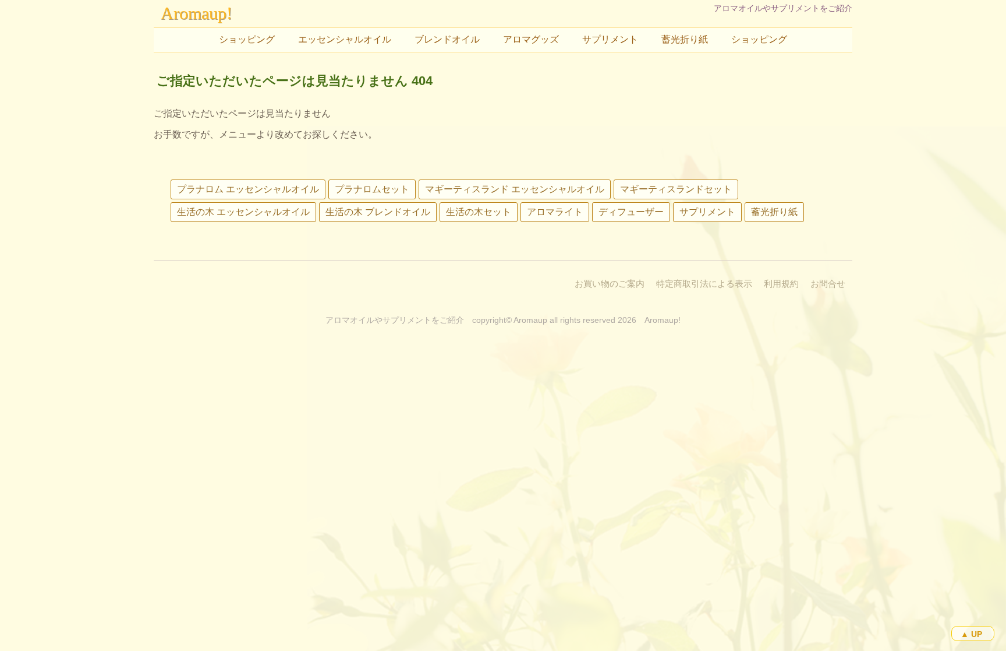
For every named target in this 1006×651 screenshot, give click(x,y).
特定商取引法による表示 (704, 283)
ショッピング (247, 39)
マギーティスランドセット (676, 189)
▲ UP (971, 634)
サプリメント (610, 39)
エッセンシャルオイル (344, 39)
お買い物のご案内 (609, 283)
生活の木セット (478, 212)
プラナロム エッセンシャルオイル (248, 189)
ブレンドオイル (447, 39)
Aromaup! (196, 13)
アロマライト (555, 212)
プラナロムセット (372, 189)
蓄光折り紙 (684, 39)
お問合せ (827, 283)
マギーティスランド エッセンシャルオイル (514, 189)
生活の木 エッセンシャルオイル (243, 212)
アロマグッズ (531, 39)
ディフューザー (631, 212)
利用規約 (781, 283)
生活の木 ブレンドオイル (377, 212)
